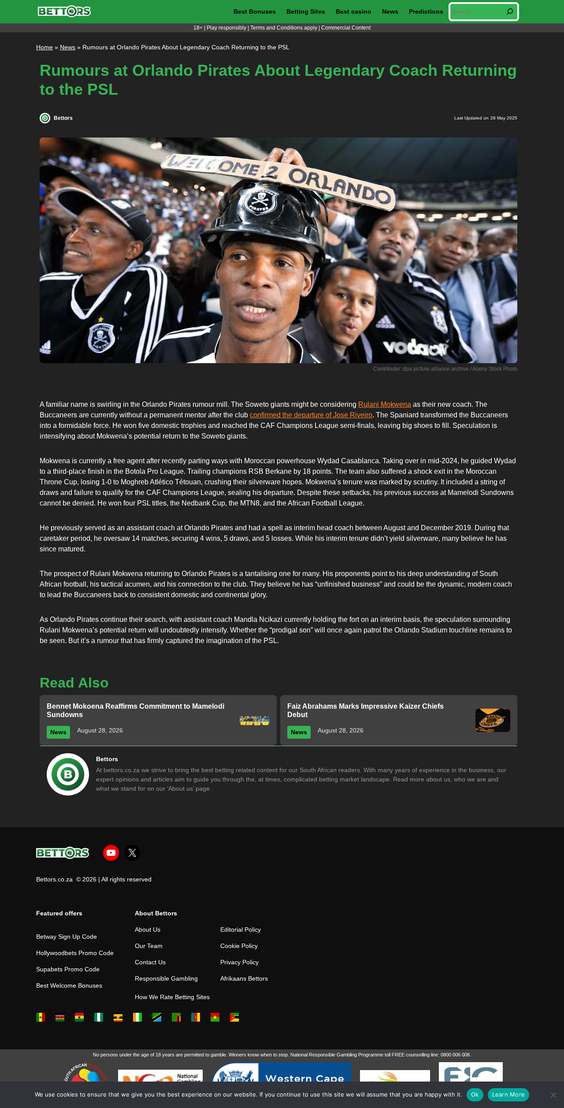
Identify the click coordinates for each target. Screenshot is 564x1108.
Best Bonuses (255, 11)
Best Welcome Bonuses (69, 985)
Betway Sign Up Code (66, 936)
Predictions (426, 11)
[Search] (510, 11)
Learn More (508, 1094)
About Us (147, 929)
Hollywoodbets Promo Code (75, 952)
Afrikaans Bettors (244, 978)
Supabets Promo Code (68, 969)
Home (44, 47)
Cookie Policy (239, 945)
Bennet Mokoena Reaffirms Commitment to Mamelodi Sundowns (135, 710)
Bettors (63, 118)
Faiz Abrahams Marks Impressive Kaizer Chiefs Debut (365, 710)
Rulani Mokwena (384, 404)
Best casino (353, 11)
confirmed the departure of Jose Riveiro (311, 415)
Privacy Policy (239, 962)
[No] (553, 1094)
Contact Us (150, 962)
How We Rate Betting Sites (172, 996)
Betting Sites (305, 11)
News (390, 11)
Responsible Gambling (166, 978)
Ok (475, 1094)
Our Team (149, 945)
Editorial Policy (240, 929)
